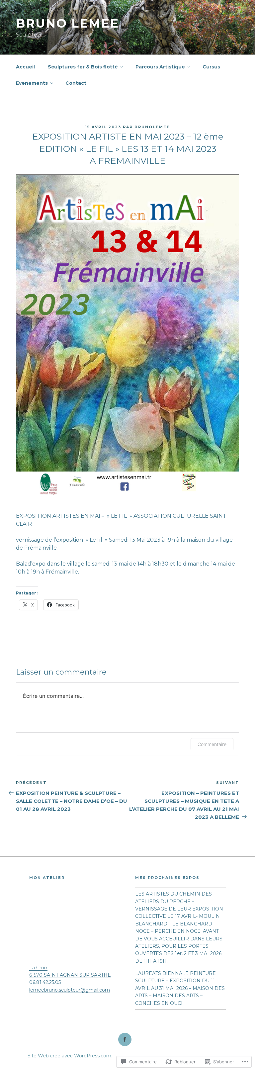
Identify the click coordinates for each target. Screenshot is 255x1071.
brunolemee (152, 127)
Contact (75, 83)
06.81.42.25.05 (45, 982)
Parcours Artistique (160, 67)
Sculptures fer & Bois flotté (83, 67)
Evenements (32, 83)
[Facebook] (124, 1039)
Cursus (211, 67)
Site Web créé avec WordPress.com (69, 1056)
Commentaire (212, 744)
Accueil (25, 67)
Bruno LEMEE (67, 23)
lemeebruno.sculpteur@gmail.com (69, 990)
